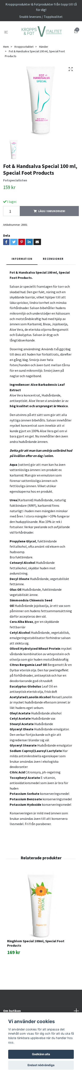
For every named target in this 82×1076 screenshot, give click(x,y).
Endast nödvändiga (41, 1065)
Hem (6, 70)
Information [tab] (22, 282)
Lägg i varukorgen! (51, 234)
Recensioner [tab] (53, 282)
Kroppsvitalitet (24, 70)
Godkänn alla (41, 1054)
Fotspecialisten (15, 203)
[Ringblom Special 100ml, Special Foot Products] (41, 928)
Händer (43, 70)
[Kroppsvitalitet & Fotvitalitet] (41, 43)
